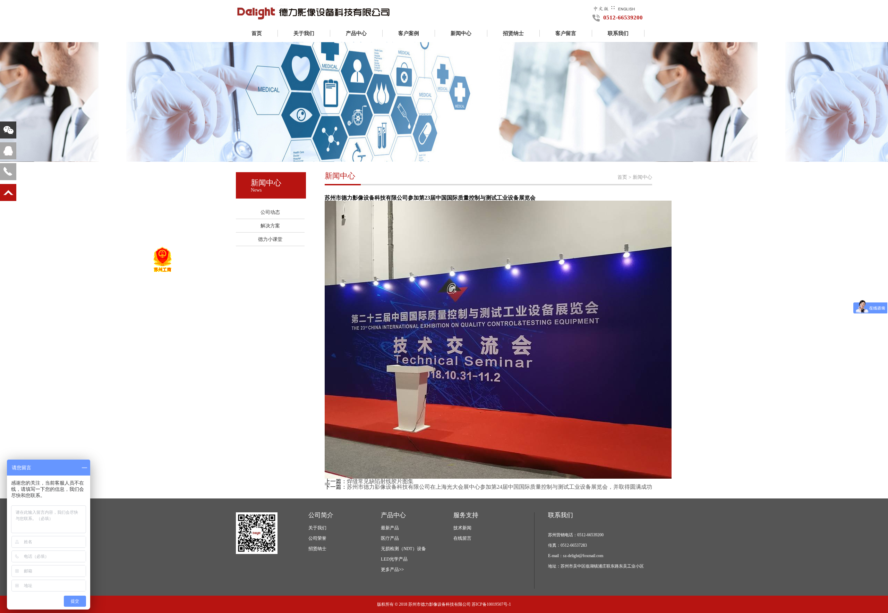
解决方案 (270, 225)
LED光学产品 (394, 559)
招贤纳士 (513, 33)
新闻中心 (461, 33)
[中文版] (601, 8)
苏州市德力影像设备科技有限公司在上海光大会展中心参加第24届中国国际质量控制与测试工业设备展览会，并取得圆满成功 (499, 487)
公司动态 (270, 212)
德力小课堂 (270, 239)
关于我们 (303, 33)
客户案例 (408, 33)
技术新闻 (462, 527)
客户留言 (565, 33)
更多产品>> (392, 569)
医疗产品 (390, 538)
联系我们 (618, 33)
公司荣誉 (317, 538)
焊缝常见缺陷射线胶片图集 (380, 481)
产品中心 (356, 33)
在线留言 (462, 538)
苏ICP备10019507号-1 (491, 604)
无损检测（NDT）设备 (403, 548)
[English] (626, 8)
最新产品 (390, 527)
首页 (256, 33)
